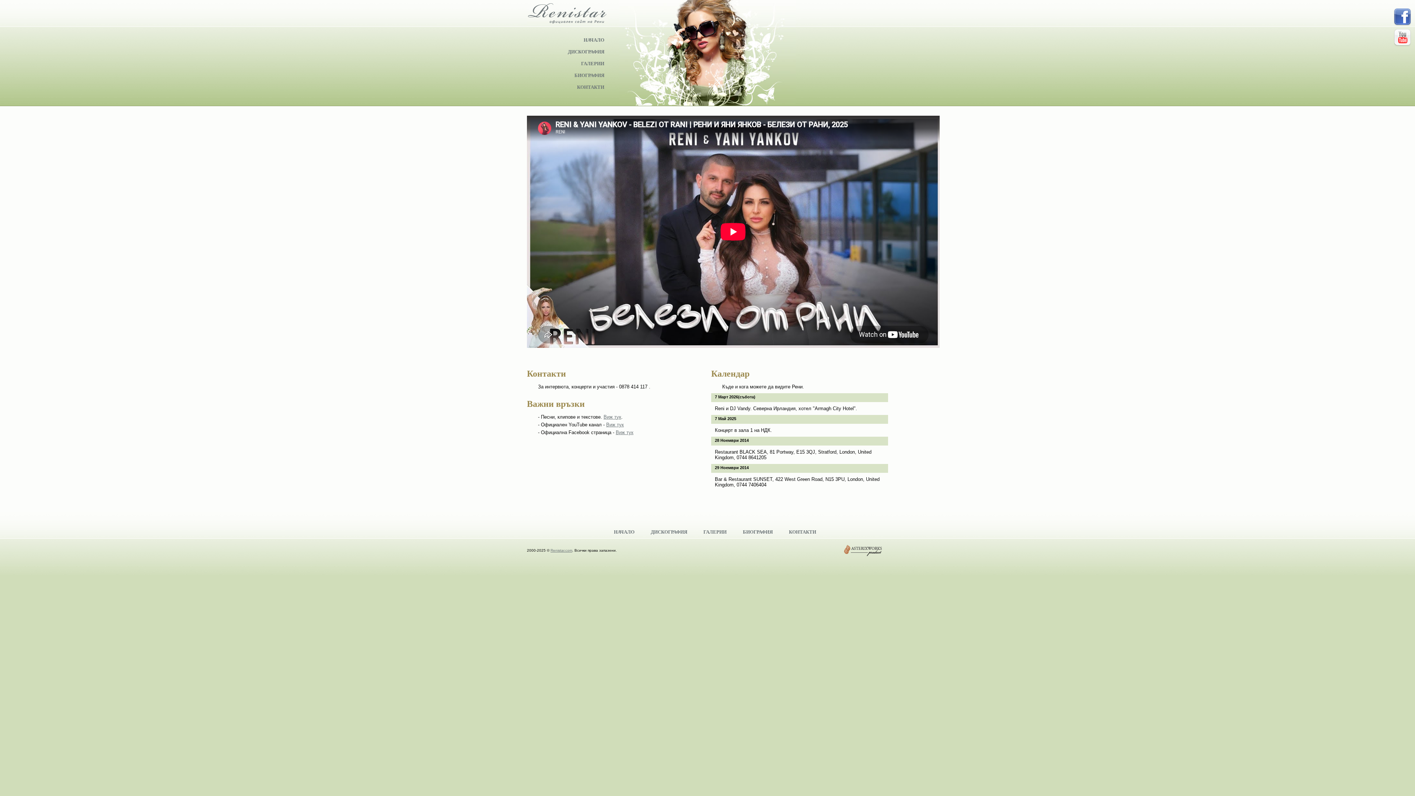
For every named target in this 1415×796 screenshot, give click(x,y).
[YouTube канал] (1402, 38)
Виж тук (612, 417)
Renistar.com (561, 550)
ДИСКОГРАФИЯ (586, 51)
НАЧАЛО (594, 39)
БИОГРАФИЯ (589, 74)
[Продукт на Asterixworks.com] (863, 550)
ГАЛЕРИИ (592, 63)
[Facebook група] (1402, 17)
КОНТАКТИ (590, 86)
